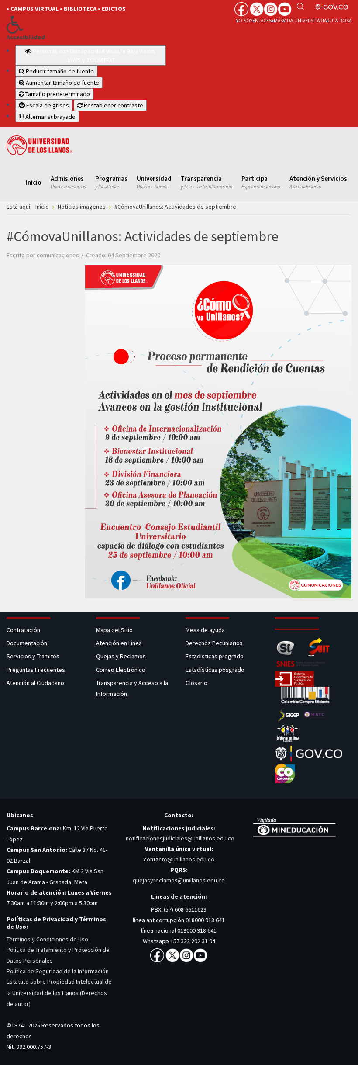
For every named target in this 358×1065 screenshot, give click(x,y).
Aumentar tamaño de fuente (61, 82)
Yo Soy (244, 20)
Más (278, 20)
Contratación (24, 630)
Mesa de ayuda (205, 630)
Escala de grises (47, 105)
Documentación (27, 643)
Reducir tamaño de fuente (59, 71)
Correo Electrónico (122, 670)
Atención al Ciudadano (35, 683)
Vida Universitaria (305, 20)
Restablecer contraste (113, 105)
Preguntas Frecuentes (36, 670)
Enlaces (262, 20)
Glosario (197, 683)
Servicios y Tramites (34, 656)
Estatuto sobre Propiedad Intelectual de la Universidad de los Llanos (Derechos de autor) (59, 992)
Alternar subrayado (50, 117)
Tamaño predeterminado (57, 94)
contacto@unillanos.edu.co (179, 859)
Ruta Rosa (339, 20)
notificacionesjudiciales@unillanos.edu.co (180, 838)
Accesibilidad (26, 37)
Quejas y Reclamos (121, 656)
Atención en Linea (119, 643)
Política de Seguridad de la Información (58, 971)
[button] (86, 24)
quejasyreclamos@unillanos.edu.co (179, 880)
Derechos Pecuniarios (214, 643)
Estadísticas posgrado (215, 670)
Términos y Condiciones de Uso (47, 939)
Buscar (300, 6)
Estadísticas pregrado (215, 656)
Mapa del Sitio (115, 630)
